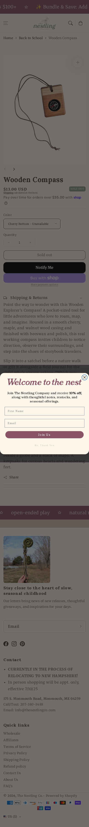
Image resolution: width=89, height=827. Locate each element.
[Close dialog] (84, 377)
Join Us (44, 434)
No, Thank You (44, 445)
